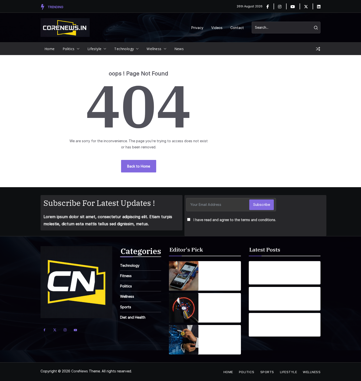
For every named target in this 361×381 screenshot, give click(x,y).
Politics (69, 48)
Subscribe (261, 204)
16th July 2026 (263, 306)
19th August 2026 (265, 280)
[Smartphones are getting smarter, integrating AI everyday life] (183, 276)
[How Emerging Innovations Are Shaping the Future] (183, 339)
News (179, 48)
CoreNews (79, 371)
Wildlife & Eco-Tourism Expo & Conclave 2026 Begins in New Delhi (272, 270)
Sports (125, 307)
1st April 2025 (213, 283)
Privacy (197, 28)
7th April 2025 (213, 314)
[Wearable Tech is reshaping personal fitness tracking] (183, 308)
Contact (237, 28)
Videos (216, 28)
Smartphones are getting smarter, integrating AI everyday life (218, 273)
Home (49, 48)
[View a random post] (318, 48)
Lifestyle (94, 48)
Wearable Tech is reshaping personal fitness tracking (220, 305)
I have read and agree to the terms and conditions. (235, 220)
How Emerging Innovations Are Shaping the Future (220, 336)
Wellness (154, 48)
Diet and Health (132, 317)
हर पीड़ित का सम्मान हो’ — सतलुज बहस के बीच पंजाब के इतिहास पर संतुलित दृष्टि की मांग (275, 321)
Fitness (126, 276)
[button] (77, 48)
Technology (124, 48)
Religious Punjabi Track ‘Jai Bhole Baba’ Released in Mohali (274, 295)
